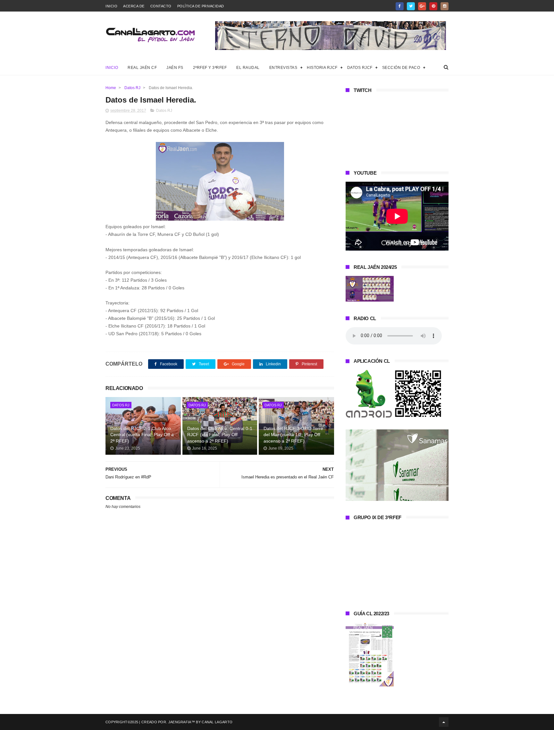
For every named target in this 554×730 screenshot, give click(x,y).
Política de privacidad (200, 6)
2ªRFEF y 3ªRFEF (210, 67)
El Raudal (248, 67)
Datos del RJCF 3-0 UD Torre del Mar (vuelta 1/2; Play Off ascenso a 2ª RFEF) (293, 435)
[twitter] (411, 6)
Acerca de (134, 6)
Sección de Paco (401, 67)
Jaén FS (174, 67)
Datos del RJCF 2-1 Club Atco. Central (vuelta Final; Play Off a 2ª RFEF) (142, 435)
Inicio (111, 6)
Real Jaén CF (142, 67)
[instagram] (445, 6)
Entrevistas (283, 67)
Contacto (161, 6)
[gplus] (422, 6)
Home (110, 88)
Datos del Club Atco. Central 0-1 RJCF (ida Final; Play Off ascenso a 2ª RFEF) (219, 435)
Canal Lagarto (217, 722)
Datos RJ (132, 88)
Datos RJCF (360, 67)
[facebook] (400, 6)
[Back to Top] (444, 722)
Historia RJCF (322, 67)
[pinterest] (433, 6)
